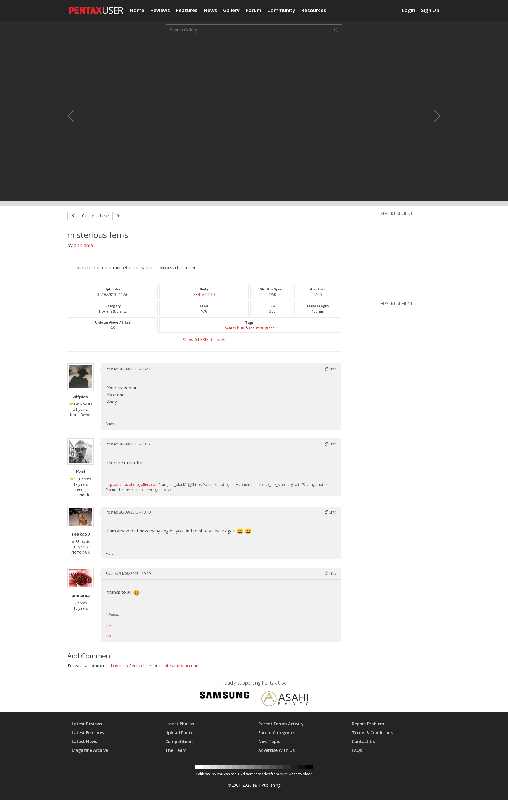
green (270, 328)
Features (187, 10)
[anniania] (80, 578)
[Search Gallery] (336, 29)
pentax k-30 (234, 328)
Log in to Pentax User (131, 665)
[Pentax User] (96, 7)
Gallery (231, 10)
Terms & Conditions (372, 732)
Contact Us (363, 741)
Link (332, 369)
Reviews (160, 10)
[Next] (118, 216)
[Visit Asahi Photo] (284, 699)
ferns (250, 328)
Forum (253, 10)
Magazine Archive (90, 750)
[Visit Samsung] (224, 696)
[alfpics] (80, 376)
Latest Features (88, 732)
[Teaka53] (80, 517)
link (108, 625)
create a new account (179, 665)
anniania (83, 245)
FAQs (357, 750)
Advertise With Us (276, 750)
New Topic (269, 741)
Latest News (84, 741)
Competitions (179, 741)
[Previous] (73, 216)
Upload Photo (179, 732)
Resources (313, 10)
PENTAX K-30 (204, 294)
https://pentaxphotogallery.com (132, 484)
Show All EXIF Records (204, 339)
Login (408, 10)
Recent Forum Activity (281, 724)
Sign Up (430, 10)
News (210, 10)
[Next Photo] (433, 116)
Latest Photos (179, 724)
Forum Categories (276, 732)
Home (136, 10)
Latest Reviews (87, 724)
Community (281, 10)
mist (259, 328)
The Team (175, 750)
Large (104, 215)
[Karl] (80, 451)
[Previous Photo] (74, 116)
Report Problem (368, 724)
